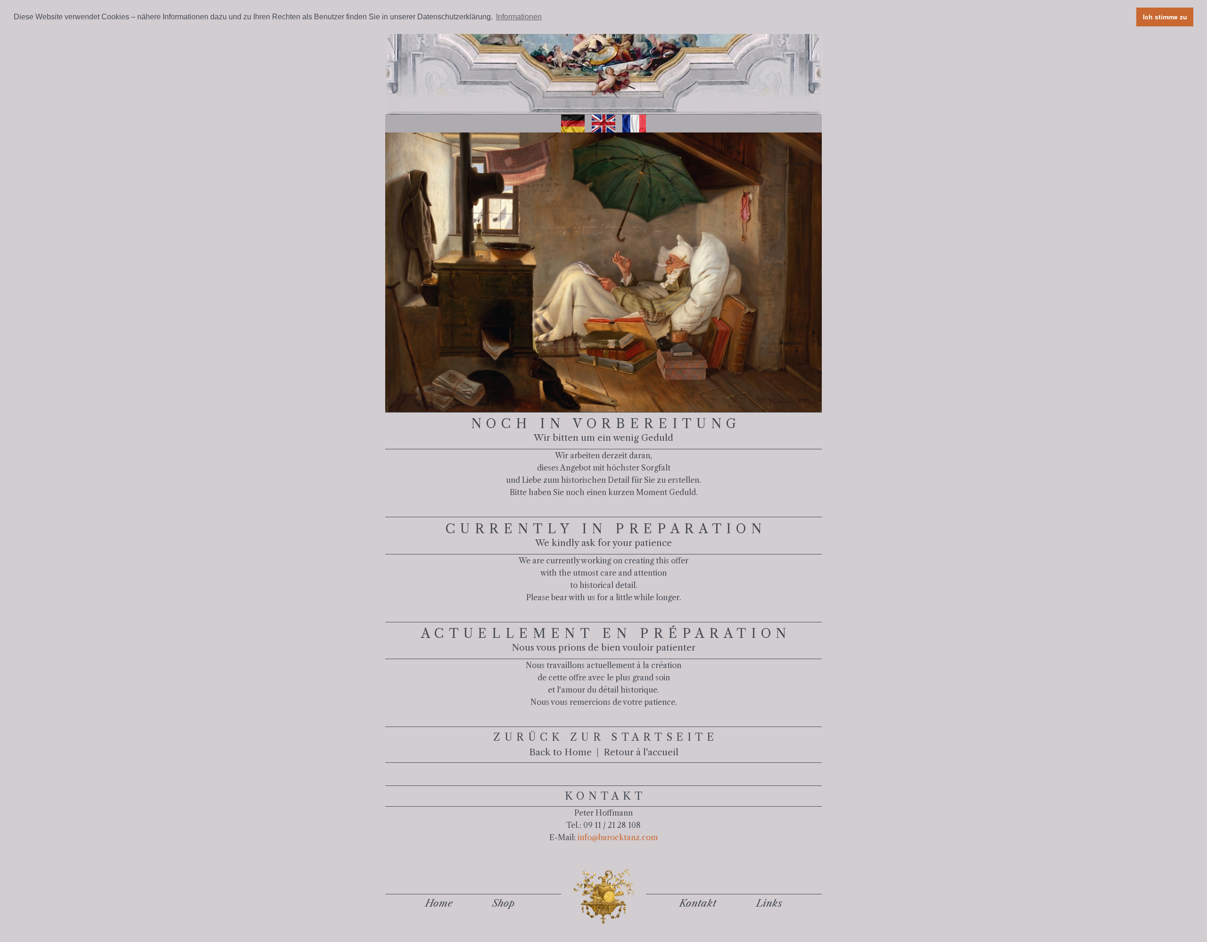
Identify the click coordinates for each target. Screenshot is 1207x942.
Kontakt (697, 903)
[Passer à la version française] (634, 123)
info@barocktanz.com (618, 837)
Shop (503, 903)
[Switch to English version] (603, 123)
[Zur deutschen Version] (573, 123)
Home (439, 903)
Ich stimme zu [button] (1165, 17)
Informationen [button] (519, 17)
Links (769, 903)
